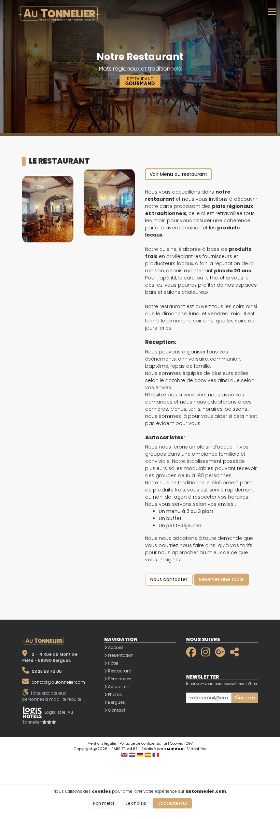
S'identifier (196, 749)
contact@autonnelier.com (58, 682)
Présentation (120, 655)
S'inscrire (244, 697)
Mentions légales (101, 743)
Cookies (176, 743)
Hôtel (112, 663)
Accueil (115, 647)
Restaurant (119, 671)
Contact (116, 710)
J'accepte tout (172, 803)
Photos (114, 694)
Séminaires (119, 679)
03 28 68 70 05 (47, 671)
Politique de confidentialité (143, 743)
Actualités (118, 686)
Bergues (116, 702)
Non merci (103, 803)
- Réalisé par (161, 749)
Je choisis (135, 803)
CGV (189, 743)
